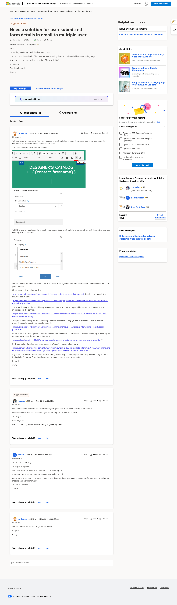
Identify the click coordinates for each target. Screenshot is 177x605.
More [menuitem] (89, 3)
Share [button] (39, 40)
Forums (32, 11)
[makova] (15, 401)
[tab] (29, 114)
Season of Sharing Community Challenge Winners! (148, 55)
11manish (135, 187)
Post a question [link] (161, 3)
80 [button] (148, 207)
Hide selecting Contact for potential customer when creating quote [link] (137, 237)
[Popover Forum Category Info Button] (158, 122)
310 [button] (28, 401)
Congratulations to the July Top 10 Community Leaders (148, 83)
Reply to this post (20, 88)
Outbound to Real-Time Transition (133, 158)
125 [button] (143, 187)
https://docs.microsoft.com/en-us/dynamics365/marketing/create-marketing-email (48, 294)
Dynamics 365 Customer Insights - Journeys (137, 140)
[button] (137, 3)
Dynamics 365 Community (41, 3)
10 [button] (38, 45)
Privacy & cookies (137, 587)
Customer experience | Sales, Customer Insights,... (55, 11)
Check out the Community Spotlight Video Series (141, 34)
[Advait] (15, 455)
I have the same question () (49, 88)
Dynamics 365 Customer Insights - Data (137, 134)
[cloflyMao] (15, 134)
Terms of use (152, 587)
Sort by (13, 121)
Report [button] (49, 40)
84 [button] (147, 198)
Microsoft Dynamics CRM (134, 153)
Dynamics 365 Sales (131, 149)
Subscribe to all (142, 165)
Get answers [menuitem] (78, 3)
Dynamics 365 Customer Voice (136, 144)
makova (21, 401)
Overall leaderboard (160, 216)
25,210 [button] (31, 133)
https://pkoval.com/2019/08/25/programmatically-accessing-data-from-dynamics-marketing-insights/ (56, 340)
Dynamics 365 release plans (131, 256)
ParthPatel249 (137, 198)
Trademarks (164, 587)
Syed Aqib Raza (138, 207)
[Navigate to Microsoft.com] (13, 3)
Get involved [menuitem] (63, 3)
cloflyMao (22, 133)
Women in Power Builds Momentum (144, 69)
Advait (34, 45)
